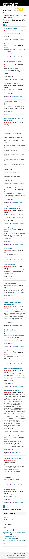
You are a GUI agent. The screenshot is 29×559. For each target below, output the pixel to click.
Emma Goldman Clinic (9, 536)
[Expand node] (27, 7)
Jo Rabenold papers (9, 264)
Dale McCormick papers (11, 84)
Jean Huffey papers (9, 228)
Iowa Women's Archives (17, 39)
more (4, 543)
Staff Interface (17, 553)
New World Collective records (12, 458)
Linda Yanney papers (10, 351)
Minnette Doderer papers (11, 391)
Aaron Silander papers (10, 28)
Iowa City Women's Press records (13, 188)
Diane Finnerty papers (10, 101)
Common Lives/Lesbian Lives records (12, 62)
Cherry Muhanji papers (10, 44)
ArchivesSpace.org (12, 555)
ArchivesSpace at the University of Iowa (11, 4)
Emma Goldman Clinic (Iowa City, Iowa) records (13, 119)
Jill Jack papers (8, 248)
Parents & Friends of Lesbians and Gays (14, 540)
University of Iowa (8, 530)
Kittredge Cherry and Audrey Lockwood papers (12, 303)
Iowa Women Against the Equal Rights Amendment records (13, 208)
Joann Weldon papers (10, 283)
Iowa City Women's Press (10, 538)
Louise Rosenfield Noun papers (13, 368)
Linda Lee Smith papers (11, 330)
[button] (10, 513)
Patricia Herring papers (10, 489)
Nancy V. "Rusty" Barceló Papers (13, 436)
